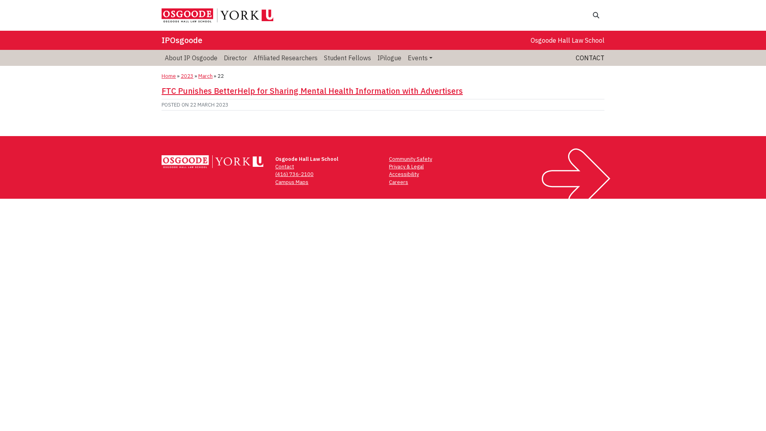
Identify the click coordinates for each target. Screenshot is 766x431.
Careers (398, 182)
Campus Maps (291, 182)
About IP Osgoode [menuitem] (191, 58)
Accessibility (404, 174)
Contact (590, 58)
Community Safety (410, 159)
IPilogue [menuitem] (389, 58)
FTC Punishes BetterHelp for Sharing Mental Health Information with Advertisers (312, 90)
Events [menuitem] (418, 58)
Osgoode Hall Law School (567, 40)
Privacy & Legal (406, 166)
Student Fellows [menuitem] (347, 58)
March (205, 76)
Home (169, 76)
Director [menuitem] (235, 58)
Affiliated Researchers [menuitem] (285, 58)
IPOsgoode (182, 40)
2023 (187, 76)
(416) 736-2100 (294, 174)
